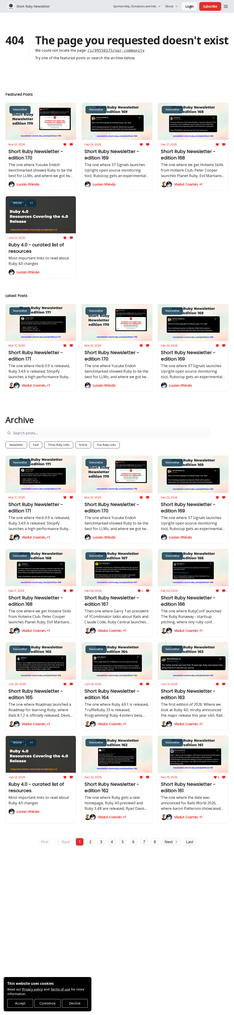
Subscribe (210, 6)
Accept (20, 1003)
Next (169, 841)
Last (189, 841)
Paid (35, 445)
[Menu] (226, 5)
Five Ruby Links (106, 445)
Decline (74, 1003)
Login (189, 6)
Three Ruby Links (58, 445)
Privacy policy (32, 989)
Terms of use (60, 989)
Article (83, 445)
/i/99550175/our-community (116, 50)
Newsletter (16, 445)
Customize (48, 1003)
